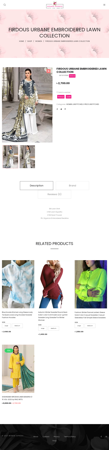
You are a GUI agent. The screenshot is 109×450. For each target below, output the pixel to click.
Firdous (61, 97)
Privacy (57, 436)
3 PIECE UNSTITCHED (91, 104)
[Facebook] (101, 436)
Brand (72, 185)
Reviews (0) (55, 194)
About (35, 436)
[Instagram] (106, 436)
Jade (68, 97)
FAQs (54, 441)
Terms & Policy (70, 436)
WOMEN (38, 41)
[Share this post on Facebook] (57, 109)
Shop (29, 41)
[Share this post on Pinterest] (65, 109)
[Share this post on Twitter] (61, 109)
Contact (46, 436)
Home (21, 41)
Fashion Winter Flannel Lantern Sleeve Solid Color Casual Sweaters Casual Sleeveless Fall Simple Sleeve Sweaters (90, 315)
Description (36, 185)
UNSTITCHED (78, 104)
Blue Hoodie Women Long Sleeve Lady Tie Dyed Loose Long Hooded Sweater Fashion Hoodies (17, 315)
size (3, 322)
